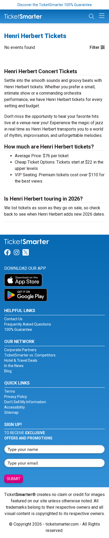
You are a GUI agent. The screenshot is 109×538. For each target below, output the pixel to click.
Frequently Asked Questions (27, 324)
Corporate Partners (20, 350)
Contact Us (13, 319)
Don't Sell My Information (25, 402)
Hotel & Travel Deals (20, 360)
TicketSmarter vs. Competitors (30, 355)
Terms (9, 391)
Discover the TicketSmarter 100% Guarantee (54, 5)
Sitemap (11, 412)
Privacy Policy (15, 397)
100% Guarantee (18, 329)
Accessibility (14, 407)
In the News (14, 366)
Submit (13, 479)
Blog (8, 371)
